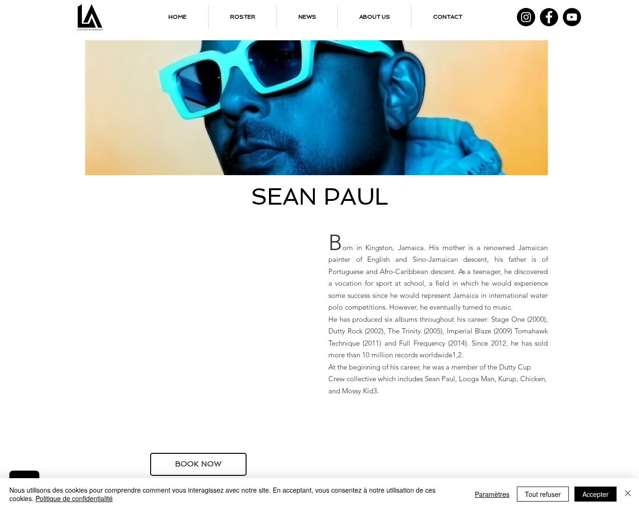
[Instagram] (526, 17)
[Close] (627, 494)
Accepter (595, 494)
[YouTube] (572, 17)
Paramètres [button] (492, 494)
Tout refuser (543, 494)
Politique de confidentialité (74, 498)
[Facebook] (549, 17)
